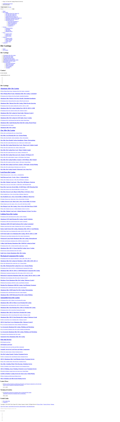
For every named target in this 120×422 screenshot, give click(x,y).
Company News (9, 33)
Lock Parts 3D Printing (13, 21)
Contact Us (5, 402)
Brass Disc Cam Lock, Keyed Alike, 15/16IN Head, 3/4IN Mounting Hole (19, 187)
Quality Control (9, 40)
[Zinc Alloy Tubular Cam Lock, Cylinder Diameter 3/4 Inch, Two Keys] (14, 208)
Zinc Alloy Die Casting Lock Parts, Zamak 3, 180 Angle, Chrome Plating (19, 164)
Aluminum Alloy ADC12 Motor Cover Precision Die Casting (15, 302)
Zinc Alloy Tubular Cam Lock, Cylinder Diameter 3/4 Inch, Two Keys (18, 211)
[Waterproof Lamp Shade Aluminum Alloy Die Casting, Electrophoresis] (15, 236)
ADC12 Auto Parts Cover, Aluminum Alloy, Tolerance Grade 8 (16, 322)
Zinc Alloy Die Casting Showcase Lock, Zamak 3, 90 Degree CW (17, 154)
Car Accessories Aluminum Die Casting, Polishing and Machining (17, 327)
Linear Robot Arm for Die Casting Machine (17, 406)
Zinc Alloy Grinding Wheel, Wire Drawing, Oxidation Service (16, 364)
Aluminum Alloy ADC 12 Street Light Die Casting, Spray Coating (17, 248)
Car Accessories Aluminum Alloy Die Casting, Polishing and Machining (18, 332)
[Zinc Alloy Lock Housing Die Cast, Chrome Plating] (11, 133)
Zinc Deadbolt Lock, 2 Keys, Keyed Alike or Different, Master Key (17, 196)
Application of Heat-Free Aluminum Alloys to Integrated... (14, 393)
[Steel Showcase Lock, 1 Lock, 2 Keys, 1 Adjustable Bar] (12, 174)
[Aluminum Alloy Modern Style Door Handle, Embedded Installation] (14, 96)
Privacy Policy (40, 404)
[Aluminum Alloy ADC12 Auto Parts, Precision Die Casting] (12, 310)
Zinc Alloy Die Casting (11, 14)
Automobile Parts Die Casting (12, 19)
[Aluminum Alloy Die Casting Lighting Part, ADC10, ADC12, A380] (14, 105)
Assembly (10, 25)
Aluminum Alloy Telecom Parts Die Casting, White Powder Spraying (18, 103)
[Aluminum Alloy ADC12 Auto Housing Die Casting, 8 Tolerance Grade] (15, 314)
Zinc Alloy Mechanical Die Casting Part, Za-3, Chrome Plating (16, 265)
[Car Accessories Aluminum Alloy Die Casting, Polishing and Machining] (15, 329)
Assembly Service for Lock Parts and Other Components (15, 349)
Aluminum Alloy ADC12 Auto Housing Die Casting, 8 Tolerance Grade (18, 317)
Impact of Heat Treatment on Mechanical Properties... (13, 385)
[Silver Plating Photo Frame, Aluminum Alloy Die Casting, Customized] (14, 91)
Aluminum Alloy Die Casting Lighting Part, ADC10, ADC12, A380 (17, 108)
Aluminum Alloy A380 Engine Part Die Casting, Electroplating (16, 290)
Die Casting (5, 406)
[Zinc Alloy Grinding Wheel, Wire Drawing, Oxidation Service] (13, 361)
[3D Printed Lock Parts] (5, 342)
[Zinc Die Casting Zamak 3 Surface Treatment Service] (11, 351)
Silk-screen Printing (12, 22)
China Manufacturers (30, 406)
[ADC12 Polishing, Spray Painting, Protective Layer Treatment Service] (14, 366)
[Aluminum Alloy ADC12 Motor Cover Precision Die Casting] (13, 300)
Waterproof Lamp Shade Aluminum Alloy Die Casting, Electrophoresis (18, 238)
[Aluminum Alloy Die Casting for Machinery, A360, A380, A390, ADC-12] (15, 258)
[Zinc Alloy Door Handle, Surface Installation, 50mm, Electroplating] (14, 137)
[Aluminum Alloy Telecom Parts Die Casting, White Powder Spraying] (14, 100)
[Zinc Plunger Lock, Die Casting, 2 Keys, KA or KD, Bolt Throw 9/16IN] (15, 203)
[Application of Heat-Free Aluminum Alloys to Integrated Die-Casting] (17, 392)
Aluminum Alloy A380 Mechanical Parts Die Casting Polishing (16, 295)
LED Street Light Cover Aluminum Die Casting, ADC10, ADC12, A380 (18, 233)
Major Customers (9, 39)
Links (1, 406)
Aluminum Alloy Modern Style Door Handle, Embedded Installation (18, 98)
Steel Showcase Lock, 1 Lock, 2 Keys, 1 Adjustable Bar (14, 177)
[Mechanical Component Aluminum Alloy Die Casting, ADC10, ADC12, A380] (16, 273)
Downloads (8, 29)
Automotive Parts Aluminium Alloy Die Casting (12, 336)
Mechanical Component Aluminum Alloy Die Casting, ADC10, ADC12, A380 (20, 275)
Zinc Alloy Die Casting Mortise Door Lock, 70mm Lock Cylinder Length (19, 145)
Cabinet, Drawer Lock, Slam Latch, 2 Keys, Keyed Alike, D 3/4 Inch (17, 201)
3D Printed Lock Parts (6, 344)
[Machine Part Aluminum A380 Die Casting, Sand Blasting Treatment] (14, 282)
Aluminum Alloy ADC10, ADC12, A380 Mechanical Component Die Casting (20, 270)
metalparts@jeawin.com (7, 3)
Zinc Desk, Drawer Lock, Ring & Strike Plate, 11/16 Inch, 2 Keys (17, 191)
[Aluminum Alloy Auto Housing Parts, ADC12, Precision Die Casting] (14, 305)
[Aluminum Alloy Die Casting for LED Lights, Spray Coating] (13, 115)
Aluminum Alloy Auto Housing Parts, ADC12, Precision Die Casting (17, 307)
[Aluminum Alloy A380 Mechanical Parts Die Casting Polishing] (13, 292)
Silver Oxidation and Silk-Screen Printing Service (13, 378)
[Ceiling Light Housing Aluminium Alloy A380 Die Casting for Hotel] (14, 240)
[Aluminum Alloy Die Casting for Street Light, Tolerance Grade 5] (13, 110)
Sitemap (52, 404)
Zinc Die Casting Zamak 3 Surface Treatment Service (14, 354)
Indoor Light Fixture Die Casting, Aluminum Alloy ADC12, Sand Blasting (19, 228)
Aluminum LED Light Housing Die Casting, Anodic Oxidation (16, 219)
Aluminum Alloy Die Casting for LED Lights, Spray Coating (16, 118)
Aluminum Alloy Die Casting (12, 13)
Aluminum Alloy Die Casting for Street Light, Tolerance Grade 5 (17, 113)
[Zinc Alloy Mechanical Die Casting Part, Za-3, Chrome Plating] (13, 263)
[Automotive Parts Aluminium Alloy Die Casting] (10, 334)
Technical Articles (9, 28)
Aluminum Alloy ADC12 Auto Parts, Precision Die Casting (15, 312)
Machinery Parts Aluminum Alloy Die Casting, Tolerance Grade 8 (17, 280)
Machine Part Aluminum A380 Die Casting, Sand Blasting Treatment (18, 285)
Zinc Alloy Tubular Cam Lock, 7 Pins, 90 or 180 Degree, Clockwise (17, 182)
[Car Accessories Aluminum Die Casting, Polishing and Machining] (14, 324)
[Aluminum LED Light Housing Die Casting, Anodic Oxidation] (13, 216)
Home (4, 48)
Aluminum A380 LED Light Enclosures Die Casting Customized (16, 224)
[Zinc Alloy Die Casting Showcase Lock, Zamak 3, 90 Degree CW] (14, 152)
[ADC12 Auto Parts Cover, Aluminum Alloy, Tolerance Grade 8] (13, 319)
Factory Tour (8, 41)
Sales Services (8, 30)
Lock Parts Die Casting (11, 15)
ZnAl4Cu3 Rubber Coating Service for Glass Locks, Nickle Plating (17, 373)
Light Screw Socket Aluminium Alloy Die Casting (13, 253)
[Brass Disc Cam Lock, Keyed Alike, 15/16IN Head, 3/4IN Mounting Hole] (15, 184)
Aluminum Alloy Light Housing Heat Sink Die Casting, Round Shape (18, 122)
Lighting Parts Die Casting (12, 16)
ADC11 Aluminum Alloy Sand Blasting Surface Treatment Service (17, 359)
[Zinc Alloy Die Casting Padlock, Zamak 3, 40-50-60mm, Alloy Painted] (15, 157)
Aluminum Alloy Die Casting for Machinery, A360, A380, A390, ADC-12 (19, 261)
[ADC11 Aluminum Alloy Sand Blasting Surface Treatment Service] (14, 356)
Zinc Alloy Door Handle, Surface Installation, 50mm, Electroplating (17, 140)
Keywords (2, 410)
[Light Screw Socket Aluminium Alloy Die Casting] (10, 250)
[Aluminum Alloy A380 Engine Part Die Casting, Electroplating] (13, 287)
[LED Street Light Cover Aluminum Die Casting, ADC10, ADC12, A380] (15, 231)
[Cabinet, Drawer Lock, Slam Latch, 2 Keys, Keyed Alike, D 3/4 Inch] (14, 199)
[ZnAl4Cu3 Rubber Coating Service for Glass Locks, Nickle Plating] (14, 371)
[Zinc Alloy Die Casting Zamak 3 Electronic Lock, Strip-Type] (13, 167)
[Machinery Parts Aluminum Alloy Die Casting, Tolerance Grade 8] (14, 277)
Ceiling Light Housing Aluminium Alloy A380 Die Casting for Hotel (17, 243)
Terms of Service (47, 404)
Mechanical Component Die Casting (14, 17)
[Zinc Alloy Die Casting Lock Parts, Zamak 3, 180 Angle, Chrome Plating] (15, 162)
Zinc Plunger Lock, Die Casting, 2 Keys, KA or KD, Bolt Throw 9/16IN (18, 206)
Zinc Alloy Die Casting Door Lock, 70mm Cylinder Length (15, 150)
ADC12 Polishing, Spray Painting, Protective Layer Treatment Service (18, 369)
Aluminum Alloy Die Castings (8, 127)
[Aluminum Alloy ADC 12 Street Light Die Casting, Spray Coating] (14, 245)
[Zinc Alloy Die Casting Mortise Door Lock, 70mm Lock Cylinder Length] (15, 142)
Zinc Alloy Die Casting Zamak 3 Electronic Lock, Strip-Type (16, 169)
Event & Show (8, 36)
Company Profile (9, 38)
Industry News (8, 34)
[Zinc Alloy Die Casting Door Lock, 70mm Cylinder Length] (12, 147)
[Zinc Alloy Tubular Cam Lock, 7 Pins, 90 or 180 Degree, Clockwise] (14, 179)
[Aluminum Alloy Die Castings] (7, 125)
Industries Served (9, 31)
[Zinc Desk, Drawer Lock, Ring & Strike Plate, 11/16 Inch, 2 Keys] (14, 189)
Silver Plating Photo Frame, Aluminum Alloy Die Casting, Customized (18, 93)
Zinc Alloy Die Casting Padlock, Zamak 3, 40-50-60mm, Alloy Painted (18, 159)
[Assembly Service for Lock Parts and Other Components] (12, 347)
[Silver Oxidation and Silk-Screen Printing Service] (10, 376)
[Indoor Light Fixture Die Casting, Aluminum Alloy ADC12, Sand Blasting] (15, 226)
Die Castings (5, 50)
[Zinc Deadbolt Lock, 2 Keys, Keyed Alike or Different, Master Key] (14, 194)
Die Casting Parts (6, 401)
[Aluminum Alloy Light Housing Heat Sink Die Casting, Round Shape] (14, 120)
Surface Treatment (12, 23)
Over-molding (11, 24)
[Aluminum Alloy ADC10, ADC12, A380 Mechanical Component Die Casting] (16, 268)
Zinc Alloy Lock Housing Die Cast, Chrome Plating (13, 135)
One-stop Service (10, 20)
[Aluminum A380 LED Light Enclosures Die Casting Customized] (13, 221)
